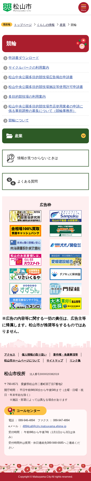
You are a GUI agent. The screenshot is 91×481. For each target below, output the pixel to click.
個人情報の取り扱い (34, 354)
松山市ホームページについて (22, 360)
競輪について (18, 120)
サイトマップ (55, 360)
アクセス (9, 354)
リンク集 (75, 360)
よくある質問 (27, 181)
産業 (63, 24)
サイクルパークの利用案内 (28, 67)
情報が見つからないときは (37, 158)
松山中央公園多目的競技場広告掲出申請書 (40, 77)
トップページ (23, 24)
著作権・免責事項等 (65, 354)
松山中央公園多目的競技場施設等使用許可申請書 (45, 87)
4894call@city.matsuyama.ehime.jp (44, 426)
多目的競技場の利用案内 (27, 96)
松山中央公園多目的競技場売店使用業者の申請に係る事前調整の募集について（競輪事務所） (45, 109)
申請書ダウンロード (23, 58)
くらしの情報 (46, 24)
